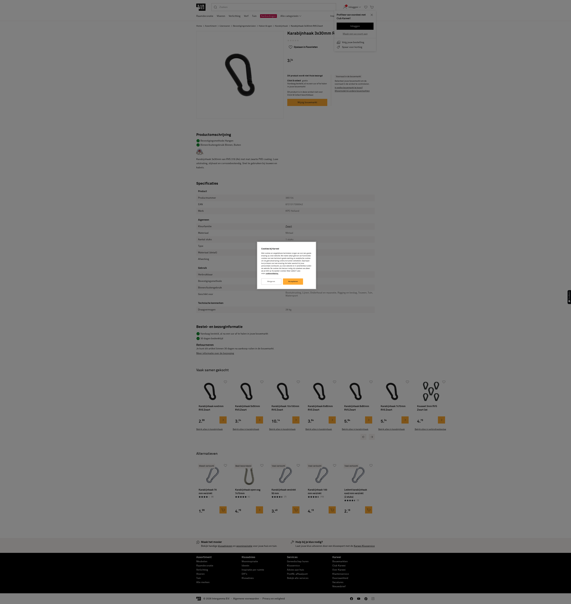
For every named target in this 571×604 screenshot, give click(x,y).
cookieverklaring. (272, 273)
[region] (286, 265)
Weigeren (271, 281)
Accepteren (293, 281)
